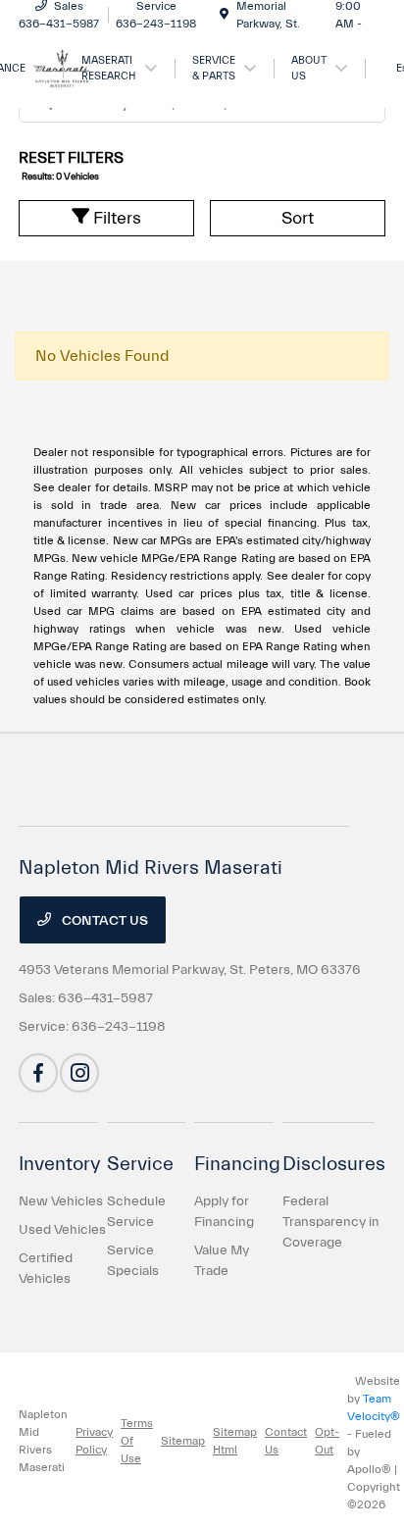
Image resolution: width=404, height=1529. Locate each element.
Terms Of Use (137, 1440)
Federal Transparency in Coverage (330, 1222)
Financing (237, 1163)
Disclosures (333, 1163)
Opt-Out (327, 1440)
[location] (224, 15)
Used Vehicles (62, 1230)
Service (140, 1163)
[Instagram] (79, 1073)
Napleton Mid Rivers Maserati (43, 1440)
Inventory (60, 1163)
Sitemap (183, 1441)
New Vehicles (61, 1201)
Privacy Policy (94, 1440)
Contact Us (103, 921)
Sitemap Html (235, 1440)
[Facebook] (38, 1073)
